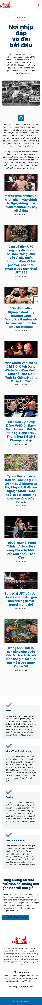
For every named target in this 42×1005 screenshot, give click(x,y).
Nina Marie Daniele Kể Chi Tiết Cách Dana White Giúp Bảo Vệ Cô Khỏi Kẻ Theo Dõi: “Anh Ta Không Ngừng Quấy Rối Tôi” (21, 372)
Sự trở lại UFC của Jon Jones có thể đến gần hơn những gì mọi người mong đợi (21, 599)
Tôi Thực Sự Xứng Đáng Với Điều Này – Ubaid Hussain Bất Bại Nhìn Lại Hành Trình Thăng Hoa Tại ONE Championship (21, 431)
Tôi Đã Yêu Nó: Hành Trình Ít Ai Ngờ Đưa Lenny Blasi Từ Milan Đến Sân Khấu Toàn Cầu (21, 550)
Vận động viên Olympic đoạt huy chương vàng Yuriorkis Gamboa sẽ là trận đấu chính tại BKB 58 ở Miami (21, 318)
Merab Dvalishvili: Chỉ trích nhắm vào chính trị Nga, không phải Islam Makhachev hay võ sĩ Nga (21, 203)
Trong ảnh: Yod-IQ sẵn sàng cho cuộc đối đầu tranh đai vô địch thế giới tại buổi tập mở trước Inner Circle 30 (21, 657)
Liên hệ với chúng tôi (16, 917)
